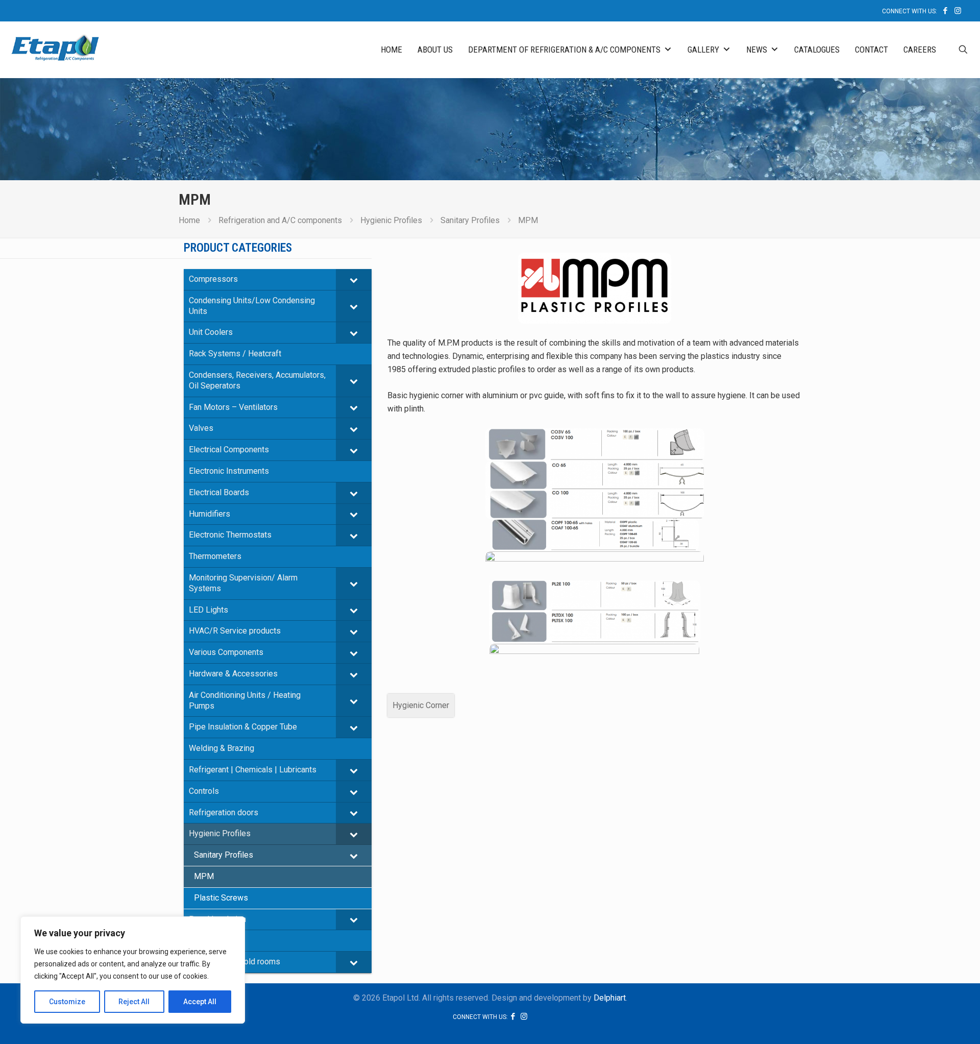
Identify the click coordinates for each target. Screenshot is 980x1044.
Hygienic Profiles (391, 220)
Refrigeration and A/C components (280, 220)
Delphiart (610, 998)
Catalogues (817, 49)
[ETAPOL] (55, 46)
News (756, 49)
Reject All (134, 1002)
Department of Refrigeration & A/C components (564, 49)
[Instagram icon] (958, 10)
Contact (871, 49)
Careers (919, 49)
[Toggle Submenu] (354, 279)
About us (435, 49)
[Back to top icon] (931, 1023)
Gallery (703, 49)
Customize (67, 1002)
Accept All (199, 1002)
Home (391, 49)
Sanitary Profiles (470, 220)
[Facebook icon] (945, 10)
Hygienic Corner (421, 705)
